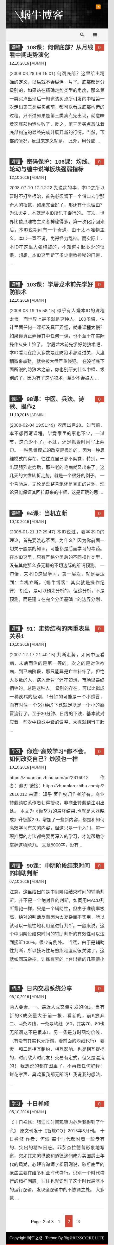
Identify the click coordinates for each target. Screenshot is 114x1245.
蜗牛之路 (49, 14)
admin (38, 63)
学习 (15, 751)
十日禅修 (38, 1104)
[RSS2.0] (98, 6)
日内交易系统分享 (49, 988)
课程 (15, 47)
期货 (15, 988)
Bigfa (68, 1238)
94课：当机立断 (47, 513)
